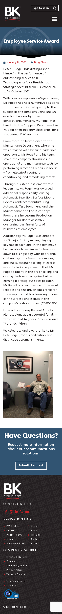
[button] (54, 19)
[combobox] (41, 8)
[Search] (55, 8)
